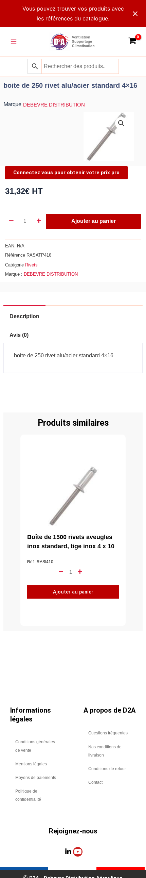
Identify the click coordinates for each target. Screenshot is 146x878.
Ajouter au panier (93, 221)
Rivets (31, 264)
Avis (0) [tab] (19, 335)
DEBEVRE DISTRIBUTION (54, 105)
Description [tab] (24, 316)
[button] (121, 123)
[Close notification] (135, 14)
